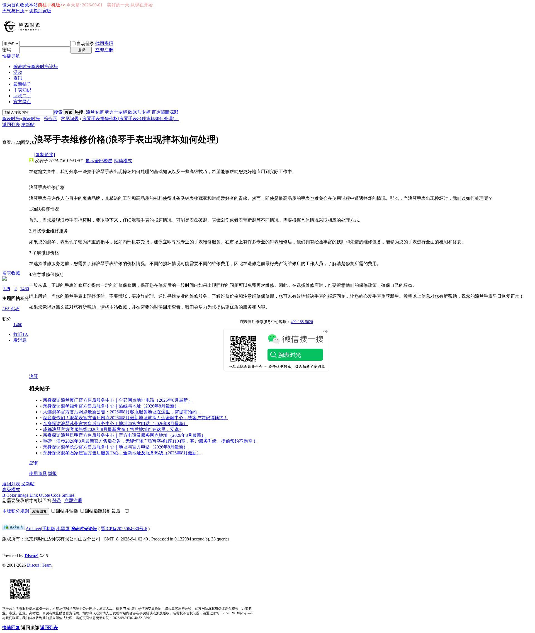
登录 (56, 500)
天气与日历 (13, 10)
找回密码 (104, 43)
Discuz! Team (39, 565)
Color (11, 495)
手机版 (48, 528)
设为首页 (11, 5)
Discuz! (31, 555)
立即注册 (104, 49)
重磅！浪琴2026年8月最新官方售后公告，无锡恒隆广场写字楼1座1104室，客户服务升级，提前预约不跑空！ (150, 441)
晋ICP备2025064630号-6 (124, 528)
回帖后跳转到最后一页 (107, 511)
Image (23, 495)
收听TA (20, 334)
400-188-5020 (302, 322)
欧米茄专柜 (139, 112)
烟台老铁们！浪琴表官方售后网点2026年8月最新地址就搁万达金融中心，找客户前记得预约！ (135, 417)
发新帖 (28, 124)
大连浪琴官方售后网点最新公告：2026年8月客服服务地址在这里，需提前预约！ (122, 411)
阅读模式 (123, 160)
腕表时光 (35, 66)
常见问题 (70, 118)
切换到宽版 (40, 10)
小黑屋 (63, 528)
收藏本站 (29, 5)
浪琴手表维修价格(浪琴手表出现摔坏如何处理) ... (130, 118)
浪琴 (33, 376)
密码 (6, 49)
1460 (24, 288)
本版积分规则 (15, 511)
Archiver (33, 528)
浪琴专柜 (95, 112)
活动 (17, 72)
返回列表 (11, 124)
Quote (44, 495)
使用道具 (38, 473)
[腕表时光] (23, 31)
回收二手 (22, 95)
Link (34, 495)
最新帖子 (22, 84)
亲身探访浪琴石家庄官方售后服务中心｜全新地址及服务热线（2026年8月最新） (122, 452)
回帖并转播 (67, 511)
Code (55, 495)
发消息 (20, 340)
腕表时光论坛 (83, 528)
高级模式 (11, 489)
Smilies (68, 495)
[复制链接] (44, 154)
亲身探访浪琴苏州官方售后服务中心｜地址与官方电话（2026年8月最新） (115, 423)
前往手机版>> (51, 5)
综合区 (50, 118)
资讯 (17, 78)
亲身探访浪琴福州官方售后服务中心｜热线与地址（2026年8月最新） (111, 406)
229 (6, 288)
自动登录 (85, 43)
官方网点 (22, 101)
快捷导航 (11, 56)
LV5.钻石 (11, 308)
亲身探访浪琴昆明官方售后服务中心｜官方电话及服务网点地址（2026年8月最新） (124, 435)
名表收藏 (11, 273)
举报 (52, 473)
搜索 (58, 112)
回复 (33, 463)
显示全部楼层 (99, 160)
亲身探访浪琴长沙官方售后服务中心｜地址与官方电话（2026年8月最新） (115, 447)
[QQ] (13, 528)
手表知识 (22, 90)
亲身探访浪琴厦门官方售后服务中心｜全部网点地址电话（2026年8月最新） (117, 400)
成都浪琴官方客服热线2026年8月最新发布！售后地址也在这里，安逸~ (112, 429)
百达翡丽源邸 (165, 112)
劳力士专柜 (116, 112)
